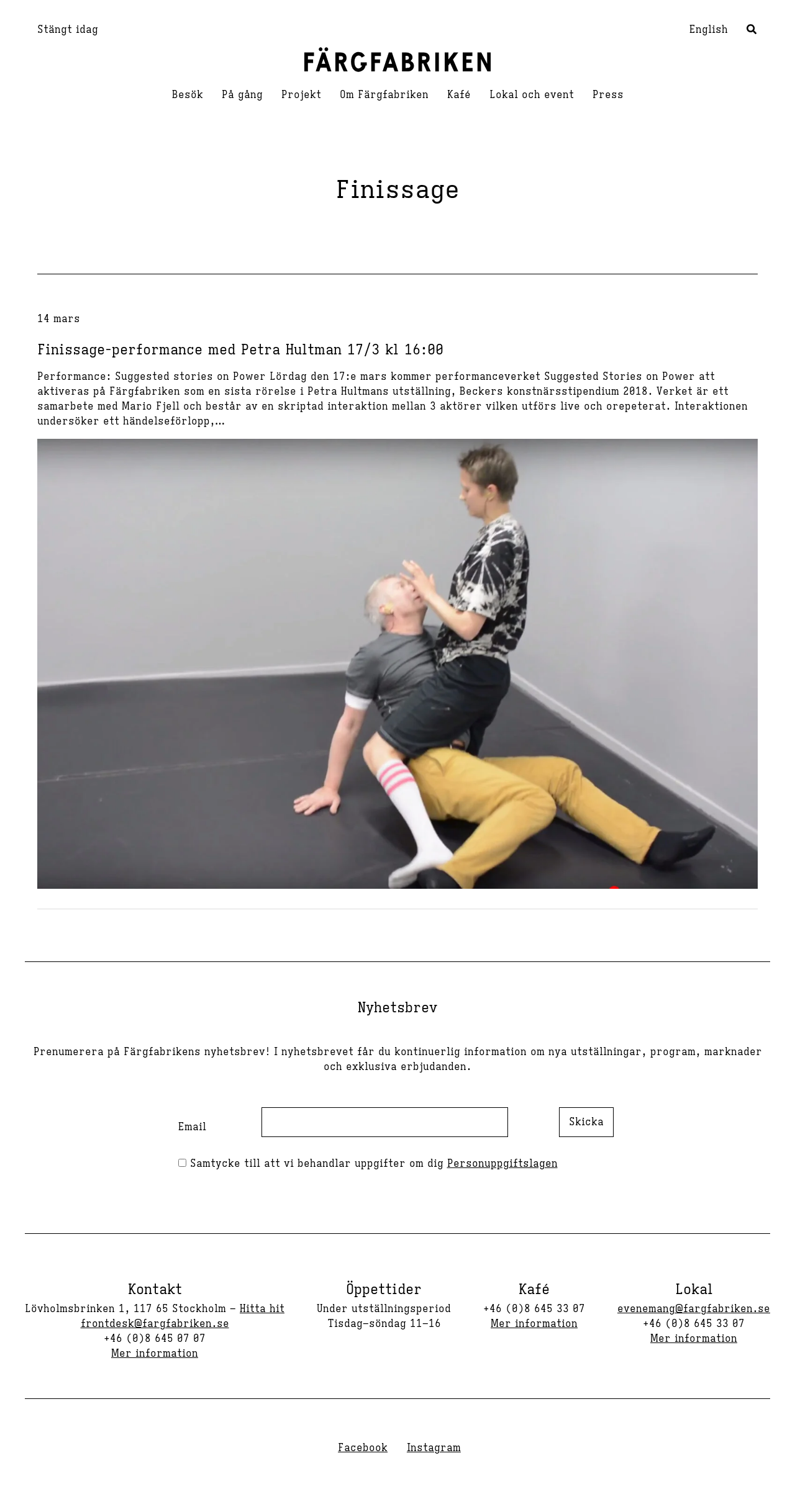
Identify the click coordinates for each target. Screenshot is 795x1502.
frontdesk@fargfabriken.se (155, 1324)
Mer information (154, 1353)
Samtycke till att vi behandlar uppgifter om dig (372, 1164)
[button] (752, 31)
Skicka (586, 1122)
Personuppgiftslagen (502, 1164)
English (708, 30)
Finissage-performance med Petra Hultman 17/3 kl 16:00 (240, 349)
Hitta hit (262, 1309)
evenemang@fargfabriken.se (693, 1309)
